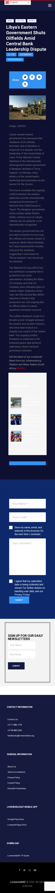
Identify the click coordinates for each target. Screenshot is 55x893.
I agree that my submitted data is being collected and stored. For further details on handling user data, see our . (30, 588)
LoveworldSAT (18, 882)
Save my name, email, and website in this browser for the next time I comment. (29, 531)
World (32, 21)
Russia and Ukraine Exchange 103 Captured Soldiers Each (33, 437)
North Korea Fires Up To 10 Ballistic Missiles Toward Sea (33, 403)
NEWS (10, 21)
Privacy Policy (22, 594)
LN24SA (20, 368)
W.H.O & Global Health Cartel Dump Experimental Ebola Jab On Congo (34, 420)
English (13, 2)
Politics (20, 21)
